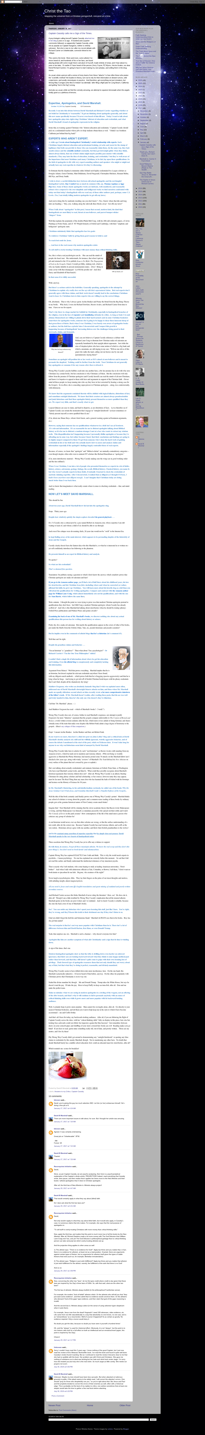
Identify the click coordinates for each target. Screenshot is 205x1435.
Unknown (58, 1347)
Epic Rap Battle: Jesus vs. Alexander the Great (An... (148, 175)
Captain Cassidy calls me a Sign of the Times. (70, 33)
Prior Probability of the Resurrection (140, 277)
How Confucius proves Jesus (139, 263)
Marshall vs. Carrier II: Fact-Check (148, 160)
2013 (140, 198)
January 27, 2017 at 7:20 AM (65, 1122)
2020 (140, 99)
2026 (140, 80)
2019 (140, 102)
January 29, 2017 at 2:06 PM (65, 1271)
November (144, 114)
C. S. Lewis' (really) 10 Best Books (140, 381)
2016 (140, 188)
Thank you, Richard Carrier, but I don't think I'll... (147, 154)
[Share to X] (92, 1088)
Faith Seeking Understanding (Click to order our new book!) (144, 37)
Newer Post (54, 1405)
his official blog (70, 661)
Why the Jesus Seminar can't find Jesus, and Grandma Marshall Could (145, 69)
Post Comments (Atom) (67, 1410)
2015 (140, 191)
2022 (140, 93)
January (143, 142)
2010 (140, 207)
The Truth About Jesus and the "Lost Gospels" (146, 52)
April (142, 133)
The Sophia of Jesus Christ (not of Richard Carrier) (147, 182)
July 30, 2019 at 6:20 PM (63, 1391)
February (144, 139)
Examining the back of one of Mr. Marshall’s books (69, 616)
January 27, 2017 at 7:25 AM (65, 1159)
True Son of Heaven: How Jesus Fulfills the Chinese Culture (145, 63)
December (144, 111)
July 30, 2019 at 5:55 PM (63, 1367)
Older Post (125, 1405)
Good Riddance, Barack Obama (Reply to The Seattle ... (146, 167)
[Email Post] (83, 1088)
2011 (140, 204)
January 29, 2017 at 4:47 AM (65, 1188)
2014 (140, 195)
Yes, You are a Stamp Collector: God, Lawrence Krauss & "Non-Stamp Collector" (139, 237)
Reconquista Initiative (63, 1166)
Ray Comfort (70, 183)
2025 (140, 83)
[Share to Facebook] (94, 1088)
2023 (140, 90)
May (142, 130)
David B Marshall (61, 1116)
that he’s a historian (98, 633)
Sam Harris (56, 596)
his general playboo (103, 517)
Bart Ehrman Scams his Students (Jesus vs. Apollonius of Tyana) (139, 340)
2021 (140, 96)
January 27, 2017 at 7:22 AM (65, 1146)
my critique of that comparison (73, 726)
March (142, 136)
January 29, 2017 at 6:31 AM (65, 1206)
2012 (140, 201)
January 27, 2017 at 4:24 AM (65, 1108)
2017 (140, 108)
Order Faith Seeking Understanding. (143, 47)
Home (51, 23)
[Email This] (87, 1088)
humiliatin (89, 314)
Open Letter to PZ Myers (139, 362)
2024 (140, 86)
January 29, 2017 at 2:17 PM (65, 1340)
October (143, 117)
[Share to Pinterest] (96, 1088)
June (142, 127)
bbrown (57, 1100)
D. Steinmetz (141, 439)
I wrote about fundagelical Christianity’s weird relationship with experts (88, 142)
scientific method (73, 150)
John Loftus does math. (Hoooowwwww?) (140, 290)
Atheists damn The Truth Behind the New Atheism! (140, 303)
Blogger (126, 1429)
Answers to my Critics (62, 1091)
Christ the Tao (57, 11)
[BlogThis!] (90, 1088)
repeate (76, 314)
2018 (140, 105)
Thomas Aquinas (111, 183)
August (143, 123)
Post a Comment (58, 1396)
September (144, 120)
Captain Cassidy (70, 106)
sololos (110, 1429)
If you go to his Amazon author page (63, 582)
